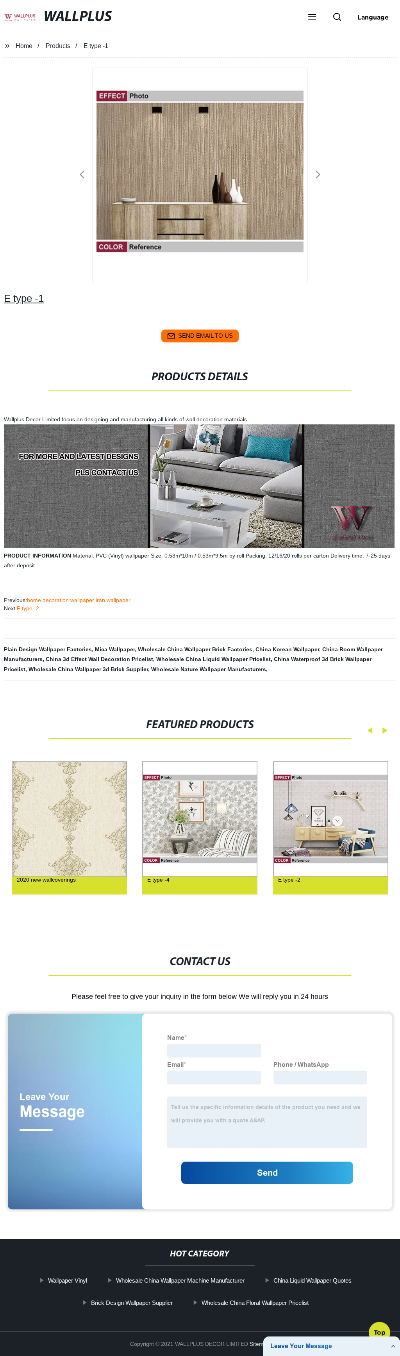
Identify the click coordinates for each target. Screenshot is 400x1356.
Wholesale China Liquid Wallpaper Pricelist (213, 659)
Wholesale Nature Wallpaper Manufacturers (208, 669)
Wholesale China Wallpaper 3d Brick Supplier (88, 669)
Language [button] (373, 17)
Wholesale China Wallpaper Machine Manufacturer (180, 1280)
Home (24, 46)
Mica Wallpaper (115, 649)
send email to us (205, 335)
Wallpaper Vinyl (67, 1280)
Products (58, 46)
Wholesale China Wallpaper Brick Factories (195, 649)
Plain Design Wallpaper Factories (48, 649)
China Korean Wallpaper (287, 649)
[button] (312, 17)
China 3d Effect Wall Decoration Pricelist (99, 659)
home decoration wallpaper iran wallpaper (78, 600)
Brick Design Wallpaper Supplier (132, 1302)
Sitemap (260, 1344)
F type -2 (28, 608)
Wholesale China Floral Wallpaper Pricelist (255, 1302)
